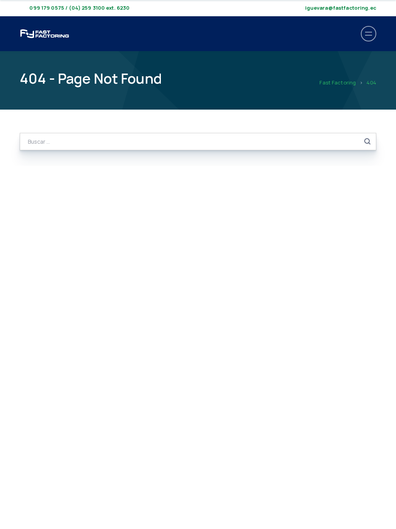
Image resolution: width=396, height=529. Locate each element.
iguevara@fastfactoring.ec (340, 7)
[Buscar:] (198, 141)
